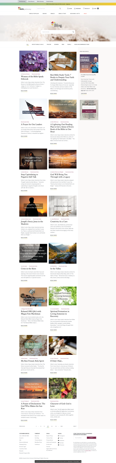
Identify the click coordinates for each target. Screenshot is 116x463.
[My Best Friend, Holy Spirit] (33, 345)
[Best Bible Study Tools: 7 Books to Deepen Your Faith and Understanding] (63, 61)
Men (63, 44)
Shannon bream (26, 74)
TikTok (61, 438)
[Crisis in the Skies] (33, 253)
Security (48, 446)
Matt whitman (55, 122)
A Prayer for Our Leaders (31, 124)
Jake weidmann (55, 219)
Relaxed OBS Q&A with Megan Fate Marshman (31, 312)
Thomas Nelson (38, 440)
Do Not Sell (49, 444)
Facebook (62, 440)
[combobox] (49, 8)
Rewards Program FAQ (24, 453)
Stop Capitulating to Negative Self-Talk (29, 175)
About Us (37, 435)
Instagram (62, 435)
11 (52, 426)
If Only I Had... (56, 361)
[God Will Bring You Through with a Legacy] (63, 159)
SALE (85, 13)
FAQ (20, 440)
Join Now (84, 93)
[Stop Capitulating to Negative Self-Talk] (33, 159)
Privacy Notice (49, 440)
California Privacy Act (51, 442)
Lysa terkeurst (55, 358)
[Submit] (60, 8)
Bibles (53, 13)
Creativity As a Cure (58, 221)
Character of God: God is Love (60, 404)
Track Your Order (23, 448)
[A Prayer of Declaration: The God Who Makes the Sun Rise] (33, 388)
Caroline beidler (55, 309)
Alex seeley (24, 358)
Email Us (21, 438)
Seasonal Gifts (75, 13)
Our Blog (37, 438)
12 (56, 426)
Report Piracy (49, 435)
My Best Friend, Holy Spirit (32, 361)
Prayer (49, 44)
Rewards (21, 451)
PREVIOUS (22, 426)
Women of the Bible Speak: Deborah (32, 77)
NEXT (75, 426)
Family (69, 44)
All (28, 44)
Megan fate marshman (27, 309)
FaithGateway (22, 1)
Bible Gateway (40, 1)
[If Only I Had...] (63, 345)
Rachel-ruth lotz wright (57, 172)
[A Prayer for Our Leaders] (33, 109)
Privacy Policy (88, 450)
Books (45, 13)
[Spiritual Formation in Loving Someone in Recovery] (63, 296)
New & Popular (34, 13)
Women (56, 44)
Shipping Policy (22, 444)
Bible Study (62, 13)
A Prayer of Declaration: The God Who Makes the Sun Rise (33, 406)
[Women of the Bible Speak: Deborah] (33, 61)
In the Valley (55, 268)
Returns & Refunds (23, 442)
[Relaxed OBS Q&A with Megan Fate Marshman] (33, 296)
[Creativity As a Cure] (63, 206)
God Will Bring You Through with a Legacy (60, 175)
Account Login (22, 446)
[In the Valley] (63, 253)
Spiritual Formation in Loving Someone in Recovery (59, 314)
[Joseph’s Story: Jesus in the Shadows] (33, 206)
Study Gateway (49, 1)
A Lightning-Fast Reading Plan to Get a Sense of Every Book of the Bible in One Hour (62, 128)
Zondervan (37, 444)
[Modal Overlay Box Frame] (89, 110)
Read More (24, 90)
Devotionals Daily (38, 44)
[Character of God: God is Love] (63, 388)
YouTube (62, 442)
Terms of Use (49, 438)
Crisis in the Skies (28, 268)
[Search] (73, 32)
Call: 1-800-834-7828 (24, 435)
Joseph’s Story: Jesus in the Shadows (32, 222)
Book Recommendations (82, 44)
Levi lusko (24, 266)
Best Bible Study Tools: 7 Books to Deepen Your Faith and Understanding (62, 77)
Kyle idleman (25, 172)
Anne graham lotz (26, 219)
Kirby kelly (54, 266)
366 (62, 426)
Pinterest (62, 445)
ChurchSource (31, 1)
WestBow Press (38, 442)
